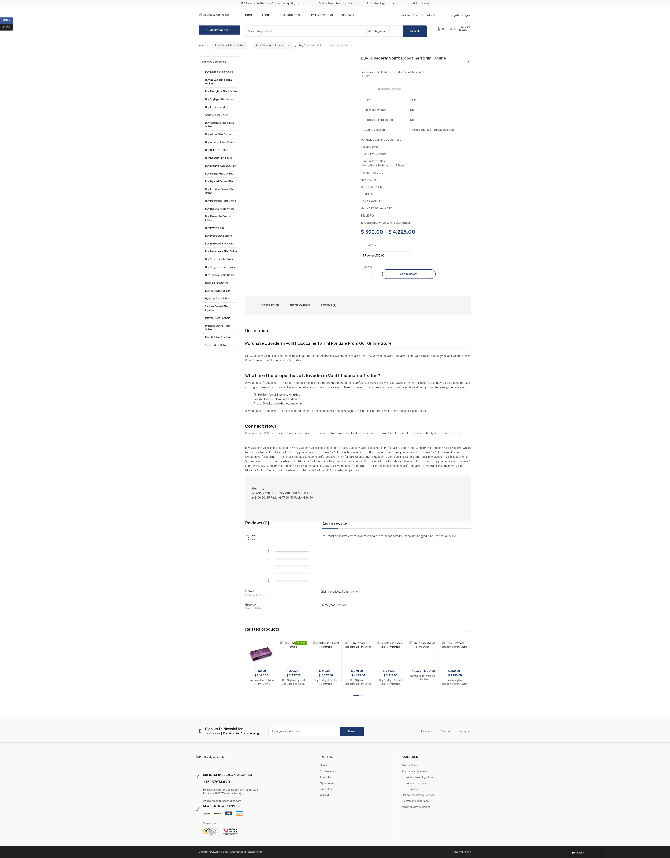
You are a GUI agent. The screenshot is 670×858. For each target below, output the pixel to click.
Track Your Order (409, 15)
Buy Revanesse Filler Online (221, 251)
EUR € (8, 26)
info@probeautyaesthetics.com (222, 801)
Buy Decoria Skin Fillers (218, 157)
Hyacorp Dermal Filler (217, 298)
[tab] (270, 305)
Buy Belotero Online (216, 150)
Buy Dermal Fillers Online (229, 45)
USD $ (8, 20)
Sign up (352, 731)
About (266, 15)
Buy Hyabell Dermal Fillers (220, 181)
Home (249, 15)
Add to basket (409, 274)
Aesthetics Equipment (415, 771)
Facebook (427, 731)
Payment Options (321, 15)
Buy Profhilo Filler (215, 227)
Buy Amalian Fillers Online (219, 142)
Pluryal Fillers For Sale (217, 318)
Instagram (465, 731)
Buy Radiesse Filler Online (219, 243)
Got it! (653, 6)
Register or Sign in (461, 15)
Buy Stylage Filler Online (219, 99)
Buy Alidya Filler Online (218, 134)
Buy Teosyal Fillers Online (219, 275)
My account (327, 783)
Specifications (299, 305)
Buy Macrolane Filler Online (220, 200)
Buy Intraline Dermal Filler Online (219, 191)
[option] (300, 108)
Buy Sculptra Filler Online (219, 259)
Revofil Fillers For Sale (217, 337)
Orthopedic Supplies (414, 783)
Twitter (445, 731)
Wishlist (324, 795)
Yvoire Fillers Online (216, 345)
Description (270, 305)
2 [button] (362, 695)
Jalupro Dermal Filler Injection (217, 308)
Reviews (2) (328, 305)
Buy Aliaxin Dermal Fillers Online (219, 124)
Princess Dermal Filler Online (217, 327)
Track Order (326, 789)
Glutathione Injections (415, 801)
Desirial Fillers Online (217, 282)
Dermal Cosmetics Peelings (418, 795)
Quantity (370, 245)
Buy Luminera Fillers (216, 107)
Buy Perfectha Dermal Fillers (218, 218)
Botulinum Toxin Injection (417, 777)
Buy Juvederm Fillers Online (273, 45)
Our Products (290, 15)
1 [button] (356, 695)
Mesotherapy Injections (416, 806)
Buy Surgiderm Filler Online (220, 267)
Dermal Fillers (410, 765)
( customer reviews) (389, 89)
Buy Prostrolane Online (218, 235)
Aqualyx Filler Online (216, 115)
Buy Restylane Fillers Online (221, 91)
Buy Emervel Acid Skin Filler (221, 165)
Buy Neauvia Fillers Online (219, 208)
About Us (325, 777)
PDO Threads (410, 789)
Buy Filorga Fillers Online (219, 173)
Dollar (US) (432, 15)
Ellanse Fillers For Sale (217, 290)
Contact (348, 15)
